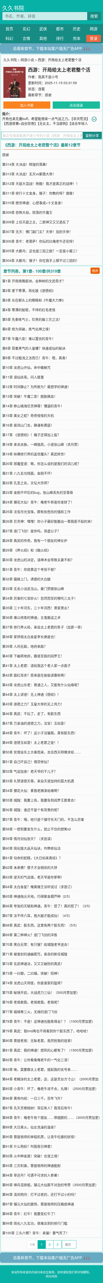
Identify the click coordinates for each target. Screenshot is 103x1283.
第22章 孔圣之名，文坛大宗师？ (26, 482)
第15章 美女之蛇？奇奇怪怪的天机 (28, 415)
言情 (26, 38)
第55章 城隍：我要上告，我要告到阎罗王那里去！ (39, 800)
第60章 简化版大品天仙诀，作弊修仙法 (31, 848)
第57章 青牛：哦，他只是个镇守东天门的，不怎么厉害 (43, 819)
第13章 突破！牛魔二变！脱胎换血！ (29, 396)
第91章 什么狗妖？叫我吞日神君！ (28, 1146)
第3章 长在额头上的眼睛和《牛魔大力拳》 (33, 300)
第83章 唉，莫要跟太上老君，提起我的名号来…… (39, 1069)
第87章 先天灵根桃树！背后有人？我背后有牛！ (38, 1107)
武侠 (43, 28)
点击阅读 (76, 105)
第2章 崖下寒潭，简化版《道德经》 (28, 290)
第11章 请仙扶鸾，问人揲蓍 (23, 377)
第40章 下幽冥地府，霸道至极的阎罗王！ (33, 655)
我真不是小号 (48, 76)
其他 (43, 38)
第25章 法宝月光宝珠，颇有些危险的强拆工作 (36, 511)
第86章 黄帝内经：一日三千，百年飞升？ (33, 1098)
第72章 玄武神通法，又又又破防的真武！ (33, 963)
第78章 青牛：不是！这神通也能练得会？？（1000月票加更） (48, 1021)
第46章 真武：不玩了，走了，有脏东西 (31, 713)
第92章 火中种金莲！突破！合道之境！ (31, 1155)
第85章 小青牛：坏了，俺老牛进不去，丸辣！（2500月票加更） (50, 1088)
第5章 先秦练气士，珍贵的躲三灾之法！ (32, 319)
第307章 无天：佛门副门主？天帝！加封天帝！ (37, 231)
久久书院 (13, 8)
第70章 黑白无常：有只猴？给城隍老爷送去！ (36, 944)
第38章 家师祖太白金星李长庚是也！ (29, 636)
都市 (60, 28)
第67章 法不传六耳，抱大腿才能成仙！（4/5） (37, 915)
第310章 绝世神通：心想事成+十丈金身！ (33, 202)
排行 (60, 38)
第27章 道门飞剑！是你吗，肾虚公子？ (31, 530)
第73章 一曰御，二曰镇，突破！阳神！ (31, 973)
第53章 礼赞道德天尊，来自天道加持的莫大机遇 (38, 780)
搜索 (94, 16)
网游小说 (27, 59)
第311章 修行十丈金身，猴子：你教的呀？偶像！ (39, 193)
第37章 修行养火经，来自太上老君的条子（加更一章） (43, 627)
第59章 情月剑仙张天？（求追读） (28, 838)
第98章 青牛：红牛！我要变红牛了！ (29, 1213)
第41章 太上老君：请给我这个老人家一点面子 (36, 665)
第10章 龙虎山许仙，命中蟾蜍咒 (26, 367)
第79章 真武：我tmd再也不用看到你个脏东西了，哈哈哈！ (46, 1030)
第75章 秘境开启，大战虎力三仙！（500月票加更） (41, 992)
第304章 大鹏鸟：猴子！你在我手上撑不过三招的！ (40, 260)
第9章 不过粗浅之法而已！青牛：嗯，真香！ (35, 357)
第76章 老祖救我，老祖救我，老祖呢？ (31, 1002)
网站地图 (51, 1276)
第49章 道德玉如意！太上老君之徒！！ (31, 742)
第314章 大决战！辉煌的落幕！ (25, 164)
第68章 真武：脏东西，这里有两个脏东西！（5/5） (40, 925)
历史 (76, 28)
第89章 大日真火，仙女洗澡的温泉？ (29, 1127)
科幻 (9, 38)
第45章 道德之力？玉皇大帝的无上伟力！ (33, 703)
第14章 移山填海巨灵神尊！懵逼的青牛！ (33, 405)
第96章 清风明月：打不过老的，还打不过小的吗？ (39, 1194)
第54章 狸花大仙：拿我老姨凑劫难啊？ (31, 790)
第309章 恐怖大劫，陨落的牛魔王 (27, 212)
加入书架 (27, 105)
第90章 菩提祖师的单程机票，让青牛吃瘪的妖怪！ (39, 1136)
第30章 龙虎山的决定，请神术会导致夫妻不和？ (38, 559)
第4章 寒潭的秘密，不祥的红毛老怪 (28, 309)
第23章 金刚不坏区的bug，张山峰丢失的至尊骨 (37, 492)
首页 (9, 28)
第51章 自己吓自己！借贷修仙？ (26, 761)
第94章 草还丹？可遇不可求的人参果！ (31, 1175)
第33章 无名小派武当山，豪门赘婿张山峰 (33, 588)
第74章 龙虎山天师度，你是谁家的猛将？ (33, 982)
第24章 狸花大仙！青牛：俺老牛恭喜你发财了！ (38, 502)
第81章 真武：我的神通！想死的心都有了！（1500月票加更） (48, 1050)
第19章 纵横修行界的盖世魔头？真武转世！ (34, 453)
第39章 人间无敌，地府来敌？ (24, 646)
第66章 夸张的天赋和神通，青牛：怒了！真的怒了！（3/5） (47, 905)
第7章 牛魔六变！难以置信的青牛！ (28, 338)
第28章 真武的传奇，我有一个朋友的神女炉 (34, 540)
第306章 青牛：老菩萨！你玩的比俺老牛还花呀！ (39, 241)
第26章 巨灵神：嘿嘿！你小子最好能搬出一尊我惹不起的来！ (48, 521)
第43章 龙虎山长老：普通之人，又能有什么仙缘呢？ (41, 684)
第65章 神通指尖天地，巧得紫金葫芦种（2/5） (37, 896)
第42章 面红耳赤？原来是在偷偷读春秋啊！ (34, 675)
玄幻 (26, 28)
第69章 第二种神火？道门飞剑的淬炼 (29, 934)
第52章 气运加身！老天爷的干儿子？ (29, 771)
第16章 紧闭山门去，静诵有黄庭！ (28, 425)
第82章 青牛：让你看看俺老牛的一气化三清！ (36, 1059)
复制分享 (92, 135)
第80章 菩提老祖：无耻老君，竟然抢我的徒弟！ (38, 1040)
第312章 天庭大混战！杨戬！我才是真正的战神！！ (40, 183)
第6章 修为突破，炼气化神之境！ (27, 328)
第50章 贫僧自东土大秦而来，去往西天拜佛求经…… (41, 752)
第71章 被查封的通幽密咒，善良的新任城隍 (34, 953)
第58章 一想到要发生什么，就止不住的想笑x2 (36, 828)
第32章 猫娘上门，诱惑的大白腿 (26, 578)
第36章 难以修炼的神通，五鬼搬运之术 (31, 617)
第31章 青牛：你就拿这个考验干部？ (29, 569)
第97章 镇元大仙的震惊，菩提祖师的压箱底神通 (38, 1204)
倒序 (95, 270)
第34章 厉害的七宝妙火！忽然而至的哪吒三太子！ (39, 598)
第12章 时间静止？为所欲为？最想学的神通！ (36, 386)
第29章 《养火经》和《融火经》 (26, 550)
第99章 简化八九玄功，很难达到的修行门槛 (34, 1223)
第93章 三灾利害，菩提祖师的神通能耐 (31, 1165)
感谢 (48, 94)
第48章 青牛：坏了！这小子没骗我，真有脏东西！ (39, 732)
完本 (76, 38)
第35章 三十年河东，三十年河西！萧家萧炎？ (36, 607)
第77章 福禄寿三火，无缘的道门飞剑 (29, 1011)
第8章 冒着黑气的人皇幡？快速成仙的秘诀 (33, 348)
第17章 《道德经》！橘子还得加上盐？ (31, 434)
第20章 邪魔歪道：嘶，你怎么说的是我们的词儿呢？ (41, 463)
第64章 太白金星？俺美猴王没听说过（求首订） (38, 886)
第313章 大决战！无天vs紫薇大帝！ (29, 173)
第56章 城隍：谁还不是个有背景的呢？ (31, 809)
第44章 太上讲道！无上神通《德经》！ (31, 694)
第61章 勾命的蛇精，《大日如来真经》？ (32, 857)
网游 (93, 28)
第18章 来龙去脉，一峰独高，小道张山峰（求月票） (41, 444)
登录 (93, 38)
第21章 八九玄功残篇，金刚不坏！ (28, 473)
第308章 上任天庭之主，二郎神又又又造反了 (35, 221)
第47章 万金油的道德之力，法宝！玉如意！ (34, 723)
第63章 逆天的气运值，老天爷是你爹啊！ (33, 877)
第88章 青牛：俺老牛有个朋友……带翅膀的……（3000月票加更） (52, 1117)
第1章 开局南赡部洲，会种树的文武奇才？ (33, 280)
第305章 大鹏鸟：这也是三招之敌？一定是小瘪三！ (40, 250)
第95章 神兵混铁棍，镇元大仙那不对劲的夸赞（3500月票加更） (50, 1184)
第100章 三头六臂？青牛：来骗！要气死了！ (35, 1232)
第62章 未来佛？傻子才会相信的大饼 (29, 867)
